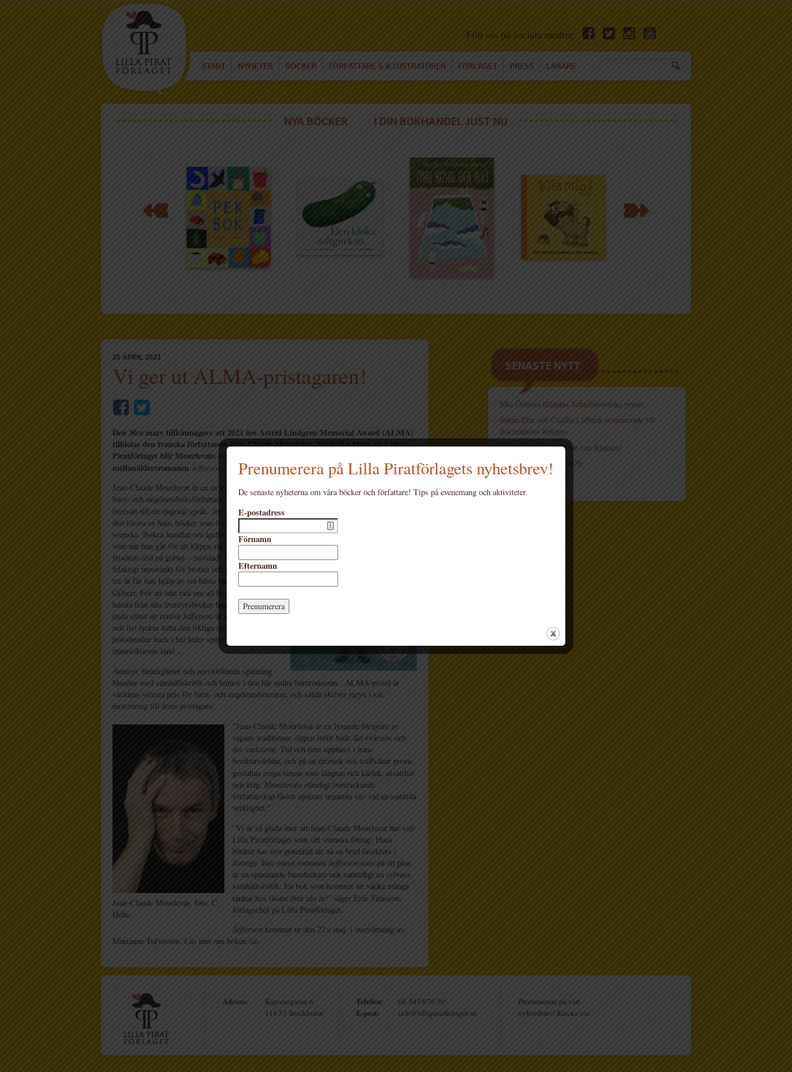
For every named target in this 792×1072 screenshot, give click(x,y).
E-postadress (261, 512)
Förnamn (254, 539)
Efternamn (257, 566)
